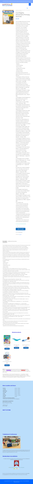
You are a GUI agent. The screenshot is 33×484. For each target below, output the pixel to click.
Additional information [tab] (12, 241)
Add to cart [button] (7, 348)
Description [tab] (5, 241)
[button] (3, 11)
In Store (19, 10)
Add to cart (21, 229)
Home (17, 10)
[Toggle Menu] (29, 4)
